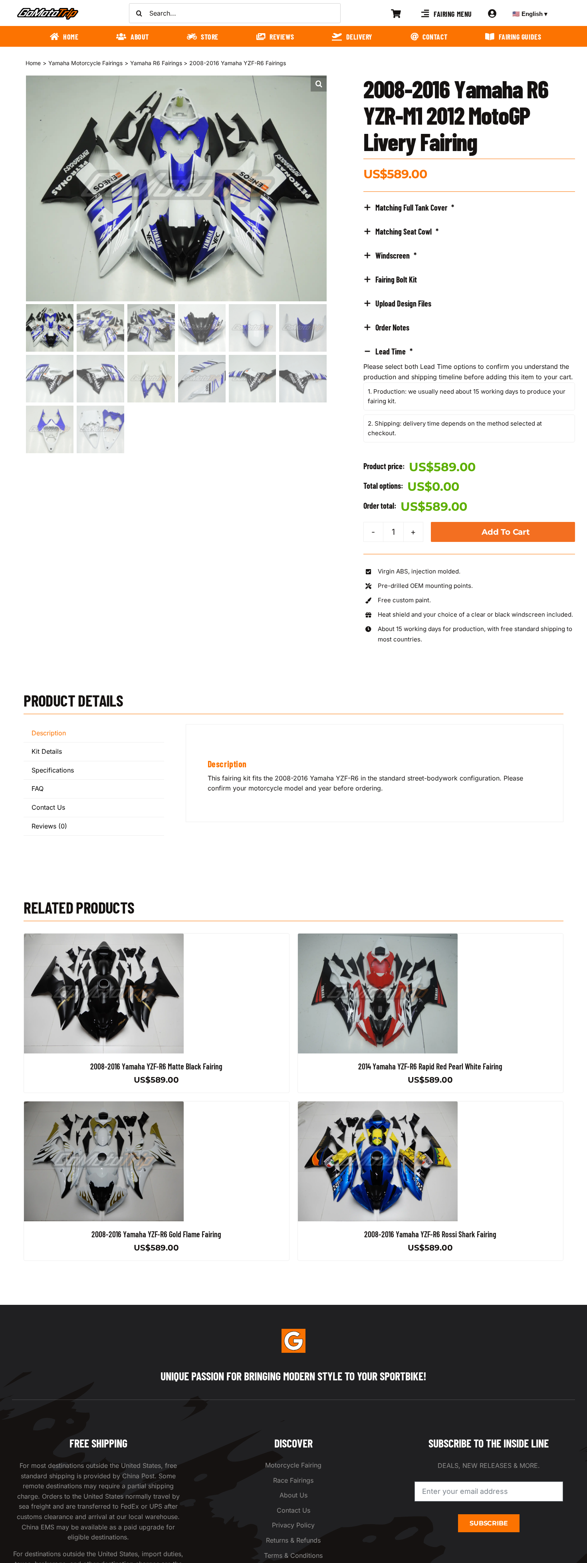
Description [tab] (49, 733)
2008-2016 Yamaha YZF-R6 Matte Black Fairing (157, 1066)
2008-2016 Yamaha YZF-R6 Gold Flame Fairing (157, 1234)
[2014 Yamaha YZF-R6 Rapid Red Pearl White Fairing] (378, 938)
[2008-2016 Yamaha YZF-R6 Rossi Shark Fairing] (378, 1106)
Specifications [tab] (53, 770)
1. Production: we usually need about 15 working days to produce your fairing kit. (466, 396)
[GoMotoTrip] (48, 10)
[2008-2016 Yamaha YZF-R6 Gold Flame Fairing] (104, 1106)
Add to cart (506, 532)
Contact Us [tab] (48, 807)
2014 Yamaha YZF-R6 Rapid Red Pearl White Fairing (430, 1066)
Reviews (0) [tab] (49, 826)
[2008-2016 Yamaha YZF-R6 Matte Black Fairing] (104, 938)
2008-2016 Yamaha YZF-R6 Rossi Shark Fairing (430, 1234)
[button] (319, 84)
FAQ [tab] (38, 788)
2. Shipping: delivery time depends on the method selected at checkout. (455, 428)
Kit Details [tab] (47, 751)
